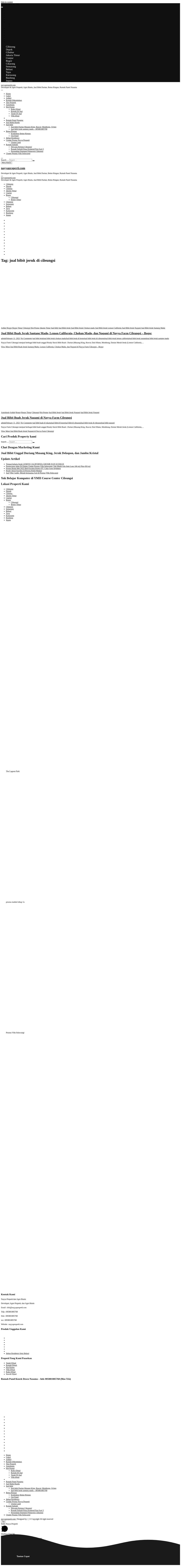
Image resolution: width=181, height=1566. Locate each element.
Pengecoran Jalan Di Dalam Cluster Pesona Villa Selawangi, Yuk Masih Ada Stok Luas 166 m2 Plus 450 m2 (48, 466)
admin (3, 338)
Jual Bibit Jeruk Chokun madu (83, 328)
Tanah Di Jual (16, 114)
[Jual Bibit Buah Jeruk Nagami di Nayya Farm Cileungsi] (56, 408)
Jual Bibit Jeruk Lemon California (108, 328)
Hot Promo (10, 107)
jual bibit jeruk (38, 338)
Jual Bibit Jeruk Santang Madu (153, 328)
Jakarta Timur (11, 17)
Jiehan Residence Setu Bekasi (17, 1353)
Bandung (9, 39)
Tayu (8, 35)
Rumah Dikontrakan (14, 100)
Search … (5, 160)
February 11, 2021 (13, 338)
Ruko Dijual (15, 109)
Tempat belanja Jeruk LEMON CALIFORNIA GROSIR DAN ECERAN (35, 464)
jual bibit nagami (108, 423)
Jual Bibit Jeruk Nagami (131, 328)
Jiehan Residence (12, 138)
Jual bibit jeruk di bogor (75, 338)
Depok (8, 13)
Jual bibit (9, 125)
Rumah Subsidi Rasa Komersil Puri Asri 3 (27, 149)
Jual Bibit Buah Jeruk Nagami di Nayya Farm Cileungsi (36, 417)
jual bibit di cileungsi (73, 423)
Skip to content (7, 2)
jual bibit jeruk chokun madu (55, 338)
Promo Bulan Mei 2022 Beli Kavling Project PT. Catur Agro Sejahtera (33, 468)
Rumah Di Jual (17, 111)
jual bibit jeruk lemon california (117, 338)
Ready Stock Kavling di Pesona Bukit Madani (24, 471)
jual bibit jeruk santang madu (158, 338)
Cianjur (9, 19)
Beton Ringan (11, 131)
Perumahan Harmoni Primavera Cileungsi (27, 151)
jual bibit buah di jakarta (41, 423)
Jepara (8, 42)
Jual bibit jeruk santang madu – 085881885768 (29, 129)
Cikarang (9, 28)
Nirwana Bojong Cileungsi (21, 147)
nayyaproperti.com (8, 85)
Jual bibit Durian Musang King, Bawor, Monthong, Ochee (33, 127)
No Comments (26, 338)
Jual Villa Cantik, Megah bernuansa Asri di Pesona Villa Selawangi (32, 473)
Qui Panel (15, 136)
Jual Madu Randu (13, 122)
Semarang (10, 31)
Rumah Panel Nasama (14, 120)
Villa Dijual (10, 1370)
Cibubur (9, 15)
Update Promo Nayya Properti (18, 140)
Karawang (10, 37)
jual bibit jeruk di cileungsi (94, 338)
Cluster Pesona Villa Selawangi (18, 153)
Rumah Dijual (11, 1365)
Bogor (8, 22)
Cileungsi (14, 24)
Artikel (8, 98)
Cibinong (9, 11)
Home (8, 94)
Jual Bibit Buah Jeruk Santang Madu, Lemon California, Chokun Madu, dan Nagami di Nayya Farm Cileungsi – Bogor (76, 333)
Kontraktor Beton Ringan (21, 134)
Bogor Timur (16, 26)
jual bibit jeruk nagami (138, 338)
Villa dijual (15, 116)
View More (52, 347)
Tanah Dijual (11, 1363)
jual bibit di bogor (58, 423)
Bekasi (8, 33)
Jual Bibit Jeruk (64, 328)
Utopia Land (16, 142)
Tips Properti (11, 103)
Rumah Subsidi (12, 145)
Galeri (8, 96)
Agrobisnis (10, 105)
